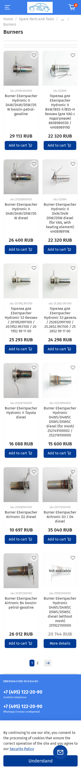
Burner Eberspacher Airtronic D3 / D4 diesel (60, 516)
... (62, 19)
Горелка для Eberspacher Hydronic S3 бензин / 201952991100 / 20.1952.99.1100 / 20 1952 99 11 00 (21, 319)
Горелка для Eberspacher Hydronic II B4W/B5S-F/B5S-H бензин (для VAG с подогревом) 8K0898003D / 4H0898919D (60, 112)
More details (60, 643)
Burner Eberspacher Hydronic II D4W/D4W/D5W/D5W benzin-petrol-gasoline (21, 105)
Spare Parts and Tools (36, 19)
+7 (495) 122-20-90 (22, 692)
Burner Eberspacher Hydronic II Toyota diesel (21, 412)
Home (8, 19)
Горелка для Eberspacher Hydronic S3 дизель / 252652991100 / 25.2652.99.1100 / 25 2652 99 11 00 (60, 319)
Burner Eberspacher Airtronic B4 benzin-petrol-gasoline (21, 603)
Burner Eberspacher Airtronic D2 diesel (21, 514)
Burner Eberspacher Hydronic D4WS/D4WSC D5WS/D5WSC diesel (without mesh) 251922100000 (60, 612)
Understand (41, 761)
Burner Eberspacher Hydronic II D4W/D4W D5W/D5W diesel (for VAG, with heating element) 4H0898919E (60, 218)
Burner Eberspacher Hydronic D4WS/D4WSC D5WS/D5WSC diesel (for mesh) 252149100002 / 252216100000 (60, 421)
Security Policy (22, 749)
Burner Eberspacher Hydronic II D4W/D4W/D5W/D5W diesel (21, 211)
